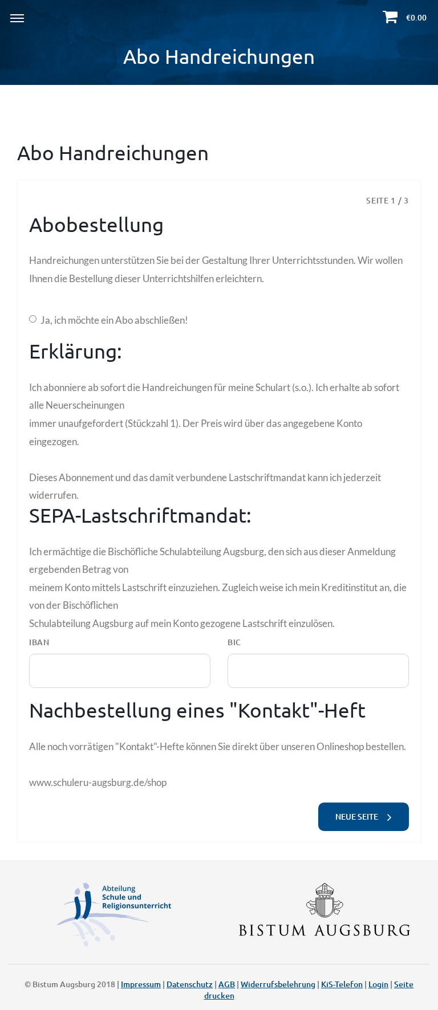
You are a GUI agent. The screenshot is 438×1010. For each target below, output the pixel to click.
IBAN (39, 642)
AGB (226, 984)
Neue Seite (358, 816)
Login (378, 984)
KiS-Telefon (342, 984)
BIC (234, 642)
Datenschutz (190, 984)
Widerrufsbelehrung (278, 984)
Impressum (141, 984)
